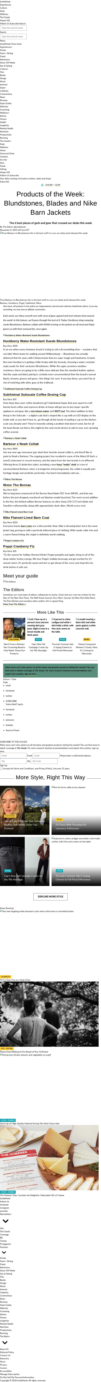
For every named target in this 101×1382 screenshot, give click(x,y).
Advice (3, 115)
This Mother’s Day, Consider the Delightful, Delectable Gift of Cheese (32, 1195)
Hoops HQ (5, 20)
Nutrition (4, 131)
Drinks (3, 50)
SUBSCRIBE (11, 701)
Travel (2, 56)
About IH (4, 1349)
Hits (2, 1228)
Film (2, 72)
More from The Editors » (14, 604)
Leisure (49, 184)
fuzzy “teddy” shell (66, 465)
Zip (28, 761)
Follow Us (4, 23)
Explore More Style (50, 897)
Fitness (3, 119)
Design (3, 78)
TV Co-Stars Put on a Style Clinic (15, 979)
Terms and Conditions (24, 768)
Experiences (5, 4)
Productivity (5, 134)
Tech (2, 162)
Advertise (4, 1358)
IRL (1, 1237)
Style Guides (6, 103)
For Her (3, 159)
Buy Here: (10, 345)
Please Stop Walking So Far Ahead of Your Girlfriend (24, 1051)
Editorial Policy (7, 1352)
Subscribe (14, 23)
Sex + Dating (7, 1048)
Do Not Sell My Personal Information (17, 1377)
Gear (57, 184)
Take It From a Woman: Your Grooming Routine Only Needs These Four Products (24, 824)
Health (3, 122)
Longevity (4, 125)
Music (3, 81)
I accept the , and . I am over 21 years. (36, 768)
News (2, 97)
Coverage (4, 1234)
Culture (3, 7)
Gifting (3, 169)
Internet (3, 84)
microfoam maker (40, 411)
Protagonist (5, 1243)
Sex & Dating (6, 65)
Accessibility (6, 1371)
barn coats (26, 526)
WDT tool (59, 411)
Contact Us (5, 1355)
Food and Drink (7, 153)
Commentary (6, 94)
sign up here (30, 674)
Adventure (5, 59)
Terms (2, 1361)
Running (4, 137)
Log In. (20, 704)
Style (2, 11)
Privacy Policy (45, 768)
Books (3, 75)
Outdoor (4, 156)
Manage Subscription (10, 1374)
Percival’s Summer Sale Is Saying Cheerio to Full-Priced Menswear (62, 647)
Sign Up (3, 765)
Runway (3, 100)
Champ (3, 1240)
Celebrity (4, 90)
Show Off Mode (7, 62)
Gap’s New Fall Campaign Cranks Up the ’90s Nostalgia (38, 647)
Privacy (3, 1364)
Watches (4, 106)
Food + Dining (6, 53)
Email (29, 755)
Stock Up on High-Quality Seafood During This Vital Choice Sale (29, 1123)
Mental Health (6, 128)
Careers (3, 1367)
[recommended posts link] (76, 810)
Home (3, 150)
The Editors (8, 226)
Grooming (4, 109)
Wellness (4, 14)
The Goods (5, 17)
